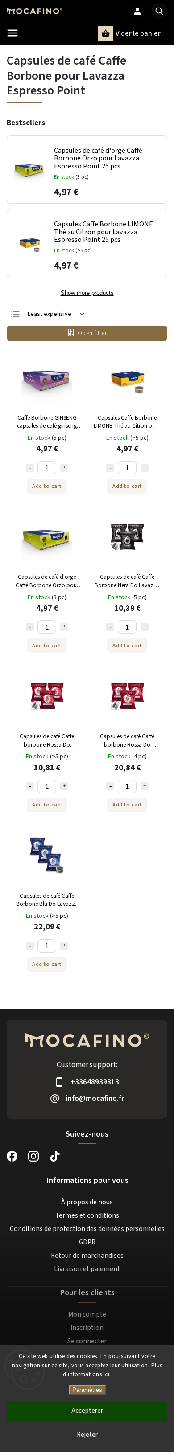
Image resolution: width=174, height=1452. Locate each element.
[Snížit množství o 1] (30, 468)
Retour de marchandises (87, 1255)
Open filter (92, 333)
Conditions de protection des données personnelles (87, 1229)
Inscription (87, 1328)
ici (107, 1374)
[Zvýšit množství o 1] (64, 468)
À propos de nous (87, 1202)
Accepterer (87, 1410)
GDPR (87, 1242)
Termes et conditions (87, 1215)
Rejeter (87, 1435)
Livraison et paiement (87, 1269)
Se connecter (87, 1341)
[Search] (159, 11)
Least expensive (49, 314)
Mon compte (87, 1314)
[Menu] (12, 33)
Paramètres (87, 1390)
